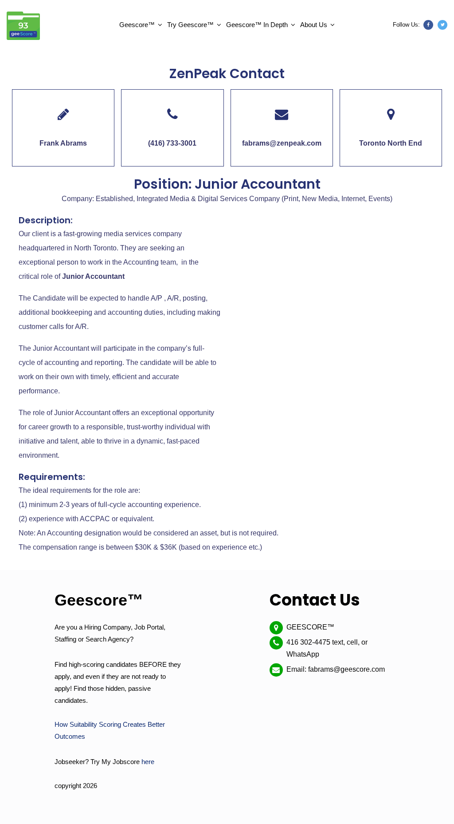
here (147, 761)
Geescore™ (137, 24)
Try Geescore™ (190, 24)
